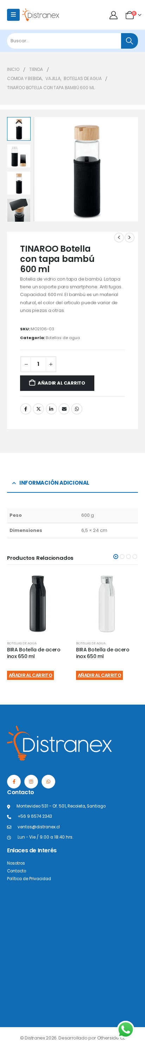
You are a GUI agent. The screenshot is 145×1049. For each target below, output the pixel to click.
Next (18, 216)
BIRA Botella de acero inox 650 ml (34, 653)
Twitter (38, 409)
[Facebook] (14, 782)
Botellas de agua (63, 338)
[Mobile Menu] (13, 15)
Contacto (16, 871)
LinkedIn (51, 409)
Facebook (25, 409)
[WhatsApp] (48, 782)
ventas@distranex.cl (39, 827)
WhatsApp (76, 409)
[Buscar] (129, 41)
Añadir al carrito (61, 383)
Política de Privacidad (29, 879)
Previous (18, 122)
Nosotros (16, 863)
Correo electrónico (64, 409)
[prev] (119, 238)
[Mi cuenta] (114, 15)
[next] (129, 238)
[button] (42, 169)
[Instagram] (31, 782)
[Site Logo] (40, 14)
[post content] (38, 604)
